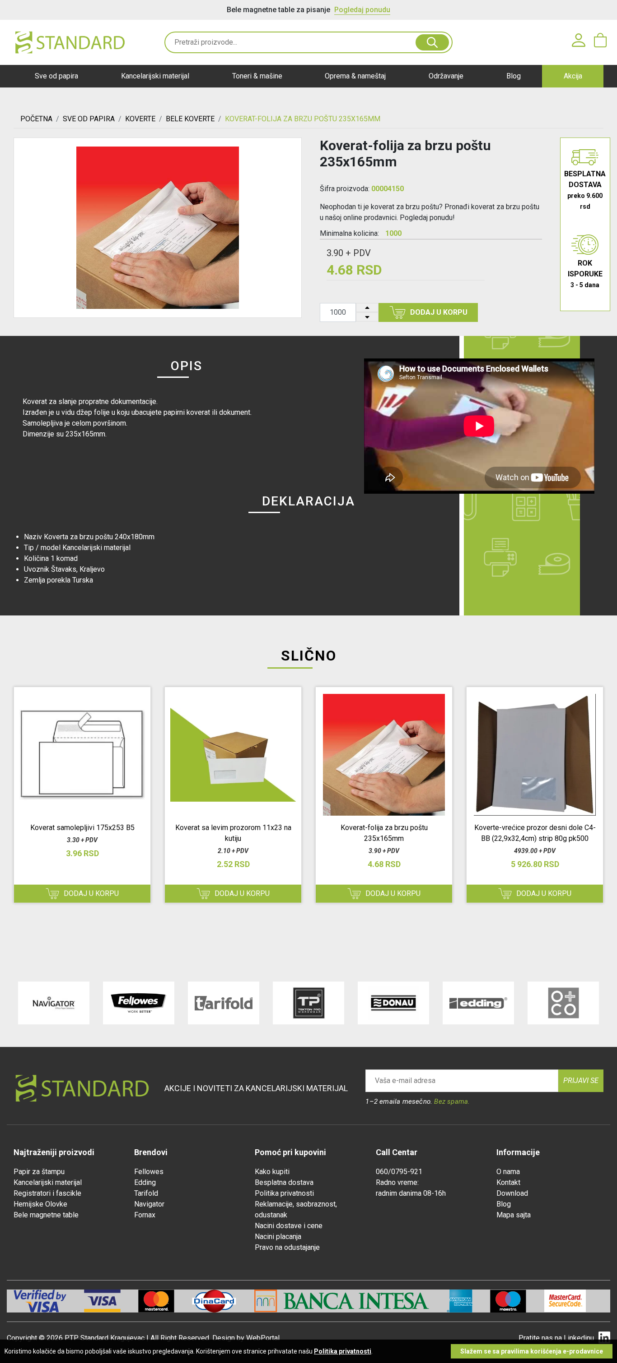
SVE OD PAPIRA (89, 119)
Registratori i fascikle (47, 1193)
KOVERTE (140, 119)
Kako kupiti (272, 1171)
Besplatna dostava (284, 1182)
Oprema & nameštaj (355, 76)
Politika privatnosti (284, 1193)
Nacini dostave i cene (289, 1225)
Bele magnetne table (46, 1215)
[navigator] (53, 1003)
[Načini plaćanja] (111, 1301)
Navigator (149, 1204)
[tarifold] (223, 1003)
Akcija (573, 76)
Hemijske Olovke (40, 1204)
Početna (36, 119)
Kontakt (508, 1182)
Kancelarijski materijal (155, 76)
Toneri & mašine (257, 76)
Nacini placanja (278, 1236)
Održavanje (446, 76)
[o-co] (563, 1003)
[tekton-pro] (308, 1003)
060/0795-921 (399, 1171)
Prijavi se (580, 1080)
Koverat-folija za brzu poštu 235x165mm (384, 833)
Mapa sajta (513, 1215)
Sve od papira (56, 76)
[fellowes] (138, 1003)
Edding (145, 1182)
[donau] (393, 1003)
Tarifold (146, 1193)
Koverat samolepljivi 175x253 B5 (82, 827)
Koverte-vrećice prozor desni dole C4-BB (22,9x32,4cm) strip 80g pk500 (535, 833)
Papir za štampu (39, 1171)
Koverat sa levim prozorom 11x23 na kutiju (233, 833)
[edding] (478, 1003)
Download (512, 1193)
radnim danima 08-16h (411, 1193)
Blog (513, 76)
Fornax (144, 1215)
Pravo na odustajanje (287, 1247)
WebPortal (263, 1338)
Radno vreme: (397, 1182)
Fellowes (149, 1171)
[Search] (432, 42)
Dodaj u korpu (438, 312)
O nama (508, 1171)
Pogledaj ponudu (362, 9)
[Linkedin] (604, 1338)
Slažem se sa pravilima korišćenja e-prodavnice (531, 1351)
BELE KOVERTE (190, 119)
